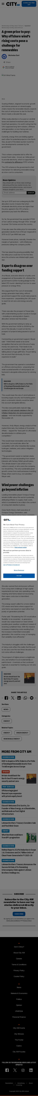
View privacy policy (20, 547)
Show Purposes (19, 570)
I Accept (19, 575)
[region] (19, 548)
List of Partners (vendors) (11, 565)
